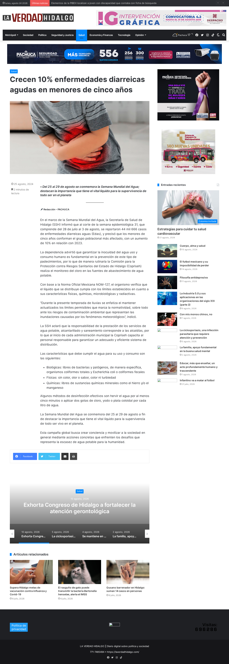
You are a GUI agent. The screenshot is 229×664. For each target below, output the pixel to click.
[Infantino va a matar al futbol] (167, 385)
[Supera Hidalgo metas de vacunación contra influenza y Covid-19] (31, 572)
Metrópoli (10, 35)
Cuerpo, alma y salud (192, 245)
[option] (79, 508)
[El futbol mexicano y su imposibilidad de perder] (167, 266)
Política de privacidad (19, 627)
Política (42, 35)
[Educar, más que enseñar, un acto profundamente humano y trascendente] (167, 368)
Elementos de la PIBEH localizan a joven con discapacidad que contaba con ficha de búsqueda (103, 3)
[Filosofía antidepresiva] (167, 282)
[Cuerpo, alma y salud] (167, 250)
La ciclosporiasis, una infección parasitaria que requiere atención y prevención (199, 334)
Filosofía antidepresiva (194, 277)
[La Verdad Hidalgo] (38, 18)
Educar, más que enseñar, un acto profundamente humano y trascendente (199, 367)
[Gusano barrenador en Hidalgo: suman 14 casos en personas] (127, 572)
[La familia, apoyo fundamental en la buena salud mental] (167, 352)
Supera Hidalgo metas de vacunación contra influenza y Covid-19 (28, 591)
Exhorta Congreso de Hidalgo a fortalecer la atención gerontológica (80, 508)
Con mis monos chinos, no (196, 314)
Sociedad (28, 35)
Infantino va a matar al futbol (197, 380)
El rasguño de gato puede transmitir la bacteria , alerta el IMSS (77, 591)
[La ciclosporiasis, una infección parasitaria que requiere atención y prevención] (167, 335)
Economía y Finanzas (101, 35)
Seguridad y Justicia (62, 35)
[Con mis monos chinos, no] (167, 319)
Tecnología (124, 35)
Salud (82, 35)
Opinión (139, 35)
